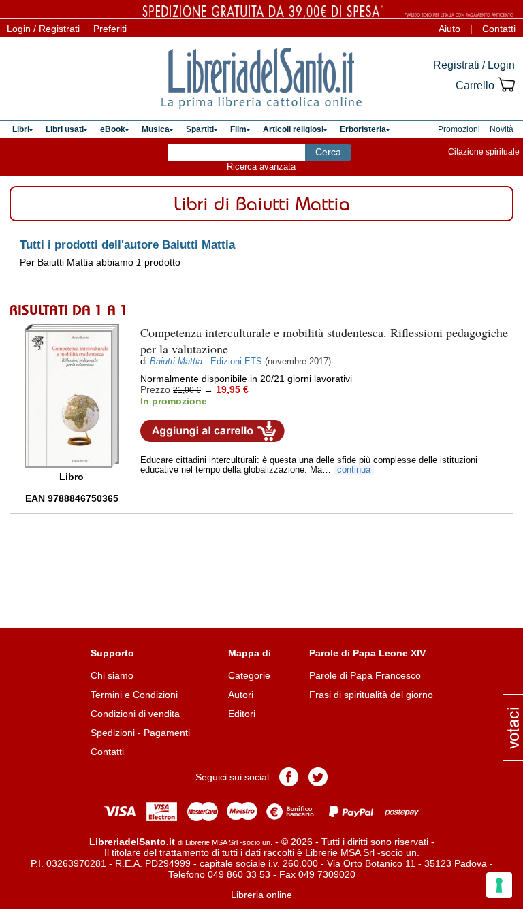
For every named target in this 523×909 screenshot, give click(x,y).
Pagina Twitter (318, 776)
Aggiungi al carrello (212, 431)
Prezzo (155, 389)
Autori (240, 694)
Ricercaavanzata (261, 166)
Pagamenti (167, 732)
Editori (241, 713)
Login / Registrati (43, 28)
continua (353, 470)
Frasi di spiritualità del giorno (371, 694)
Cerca (328, 151)
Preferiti (110, 28)
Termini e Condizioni (134, 694)
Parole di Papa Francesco (365, 675)
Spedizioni (113, 732)
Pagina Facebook (288, 776)
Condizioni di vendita (135, 713)
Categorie (249, 675)
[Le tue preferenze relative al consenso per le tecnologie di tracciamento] (499, 885)
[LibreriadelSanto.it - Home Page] (261, 78)
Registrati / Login (474, 65)
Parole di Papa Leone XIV (367, 653)
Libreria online (261, 894)
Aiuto (449, 28)
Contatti (499, 28)
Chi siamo (112, 675)
